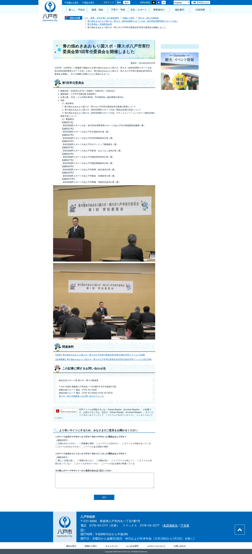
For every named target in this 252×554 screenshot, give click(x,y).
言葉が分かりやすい (67, 443)
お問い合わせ (180, 546)
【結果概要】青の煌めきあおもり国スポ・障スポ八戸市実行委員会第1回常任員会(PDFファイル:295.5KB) (103, 359)
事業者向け (159, 9)
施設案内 (179, 9)
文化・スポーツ (138, 9)
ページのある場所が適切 (97, 446)
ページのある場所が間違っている (119, 463)
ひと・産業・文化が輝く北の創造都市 (101, 18)
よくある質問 (132, 546)
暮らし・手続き (77, 9)
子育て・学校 (118, 9)
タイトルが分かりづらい (88, 463)
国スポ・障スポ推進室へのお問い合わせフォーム (81, 396)
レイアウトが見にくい (124, 460)
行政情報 (200, 9)
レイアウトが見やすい (109, 443)
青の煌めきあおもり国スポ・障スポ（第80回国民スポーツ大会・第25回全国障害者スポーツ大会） (132, 21)
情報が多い (104, 460)
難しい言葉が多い (66, 460)
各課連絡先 (170, 525)
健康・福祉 (97, 9)
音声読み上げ (203, 2)
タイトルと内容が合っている (137, 443)
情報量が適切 (88, 443)
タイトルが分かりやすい (69, 446)
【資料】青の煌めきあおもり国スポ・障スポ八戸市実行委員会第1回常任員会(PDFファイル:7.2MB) (100, 355)
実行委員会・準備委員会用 (99, 24)
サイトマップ (111, 546)
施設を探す (89, 2)
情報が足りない (86, 460)
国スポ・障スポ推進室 (148, 18)
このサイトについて (156, 546)
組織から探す (72, 2)
